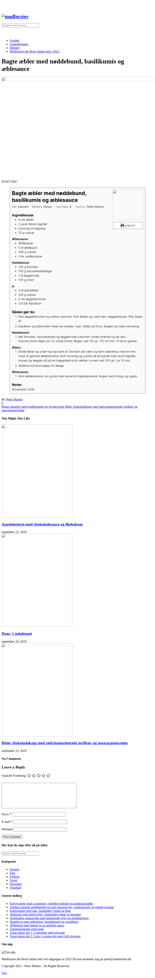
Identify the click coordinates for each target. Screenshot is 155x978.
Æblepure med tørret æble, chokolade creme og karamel (45, 914)
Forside (14, 40)
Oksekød (15, 887)
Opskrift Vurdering (14, 775)
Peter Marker (14, 399)
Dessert (14, 869)
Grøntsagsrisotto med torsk (27, 929)
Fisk (12, 873)
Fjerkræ (15, 876)
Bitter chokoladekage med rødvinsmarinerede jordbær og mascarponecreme (65, 743)
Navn (6, 814)
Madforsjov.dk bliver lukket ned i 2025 (34, 51)
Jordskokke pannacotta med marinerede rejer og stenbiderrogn (49, 918)
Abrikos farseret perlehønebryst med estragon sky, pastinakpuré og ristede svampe (62, 907)
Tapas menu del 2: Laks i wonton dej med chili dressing (45, 936)
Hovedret (16, 884)
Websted (7, 829)
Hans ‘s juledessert (17, 633)
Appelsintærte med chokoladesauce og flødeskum (42, 524)
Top (4, 973)
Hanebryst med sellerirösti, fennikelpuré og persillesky (44, 921)
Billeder (15, 48)
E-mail (7, 821)
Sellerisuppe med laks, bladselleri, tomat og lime (40, 911)
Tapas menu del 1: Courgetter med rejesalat (37, 932)
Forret (13, 880)
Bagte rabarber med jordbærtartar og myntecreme (33, 406)
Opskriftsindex (19, 44)
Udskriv (129, 225)
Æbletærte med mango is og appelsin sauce (37, 925)
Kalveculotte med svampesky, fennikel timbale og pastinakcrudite (51, 903)
